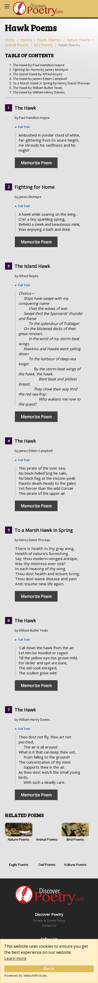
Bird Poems (43, 45)
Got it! (49, 969)
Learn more (15, 958)
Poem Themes (49, 40)
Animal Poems (17, 45)
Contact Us (49, 925)
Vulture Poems (75, 864)
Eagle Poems (18, 864)
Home (10, 40)
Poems (26, 40)
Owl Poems (47, 864)
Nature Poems (78, 40)
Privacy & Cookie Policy (49, 920)
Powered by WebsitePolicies (25, 975)
